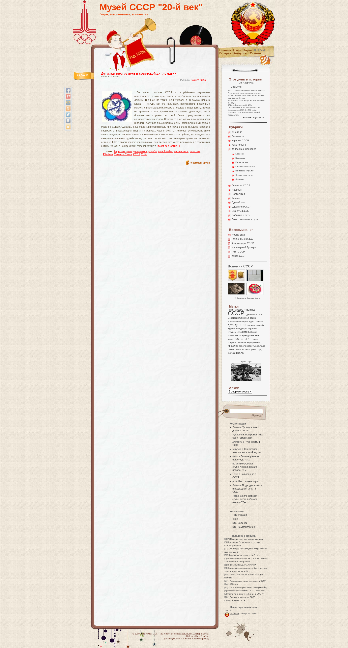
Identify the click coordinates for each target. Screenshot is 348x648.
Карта (247, 50)
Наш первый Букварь (244, 247)
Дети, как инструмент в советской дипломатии (138, 73)
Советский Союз (236, 318)
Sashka (204, 633)
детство (240, 325)
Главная (225, 50)
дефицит (251, 325)
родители (260, 346)
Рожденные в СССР (243, 239)
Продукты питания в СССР (242, 597)
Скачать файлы (241, 211)
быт (247, 318)
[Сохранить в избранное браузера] (68, 126)
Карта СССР (239, 256)
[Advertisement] (151, 87)
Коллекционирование (244, 149)
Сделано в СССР (241, 206)
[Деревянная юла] (255, 295)
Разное (236, 198)
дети (129, 151)
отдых (255, 339)
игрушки (232, 332)
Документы (238, 136)
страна (252, 349)
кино (254, 332)
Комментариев (243, 527)
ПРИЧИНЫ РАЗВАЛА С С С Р (241, 565)
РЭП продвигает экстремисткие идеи (245, 539)
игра (244, 328)
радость (250, 346)
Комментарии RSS (192, 638)
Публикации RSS (171, 638)
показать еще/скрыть (254, 118)
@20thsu (234, 614)
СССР (136, 154)
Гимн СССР (238, 251)
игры (239, 332)
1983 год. (234, 584)
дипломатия (140, 151)
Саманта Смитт (123, 154)
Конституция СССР (243, 243)
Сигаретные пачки (244, 175)
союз (246, 349)
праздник (256, 342)
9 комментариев (200, 162)
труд (259, 349)
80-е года (237, 132)
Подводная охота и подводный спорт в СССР (247, 488)
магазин (255, 335)
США (144, 154)
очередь (232, 342)
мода (230, 339)
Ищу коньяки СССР (236, 600)
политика (195, 151)
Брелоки (239, 154)
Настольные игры (248, 481)
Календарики (241, 162)
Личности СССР (241, 185)
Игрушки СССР (240, 140)
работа (242, 346)
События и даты (241, 215)
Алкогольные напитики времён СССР (248, 581)
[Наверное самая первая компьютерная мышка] (255, 281)
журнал (231, 328)
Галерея (225, 53)
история (247, 332)
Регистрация (239, 514)
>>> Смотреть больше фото (246, 298)
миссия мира (181, 151)
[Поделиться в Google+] (68, 96)
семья (231, 349)
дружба (152, 151)
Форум (259, 50)
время (246, 321)
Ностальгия (238, 194)
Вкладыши (240, 158)
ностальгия (242, 339)
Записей (240, 523)
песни (240, 342)
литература (245, 335)
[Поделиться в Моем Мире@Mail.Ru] (68, 102)
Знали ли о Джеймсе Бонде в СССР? (245, 594)
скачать (239, 349)
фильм (231, 353)
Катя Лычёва (165, 151)
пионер (247, 342)
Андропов (119, 151)
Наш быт (237, 189)
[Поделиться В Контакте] (68, 120)
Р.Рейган (108, 154)
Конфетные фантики (245, 166)
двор (252, 321)
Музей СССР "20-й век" (151, 7)
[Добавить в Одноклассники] (68, 108)
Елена (236, 427)
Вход (235, 519)
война (253, 318)
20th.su (189, 636)
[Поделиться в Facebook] (68, 90)
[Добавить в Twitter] (68, 114)
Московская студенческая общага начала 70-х (244, 467)
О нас (237, 50)
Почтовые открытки (244, 171)
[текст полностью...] (168, 146)
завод (239, 328)
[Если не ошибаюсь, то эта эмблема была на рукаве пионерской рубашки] (236, 281)
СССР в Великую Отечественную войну (248, 587)
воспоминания (235, 321)
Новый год (249, 310)
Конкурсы (240, 53)
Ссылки (255, 53)
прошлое (233, 345)
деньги (259, 321)
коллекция (233, 335)
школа (239, 352)
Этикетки (239, 179)
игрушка (252, 328)
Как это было (198, 80)
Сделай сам (238, 202)
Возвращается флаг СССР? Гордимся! (246, 591)
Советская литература (245, 219)
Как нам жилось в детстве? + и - (244, 555)
